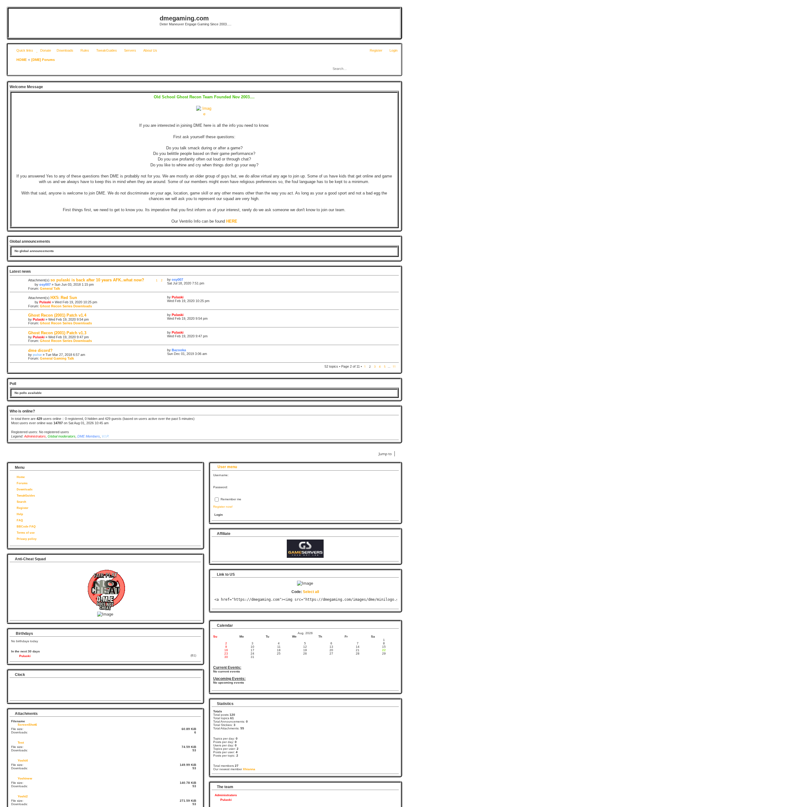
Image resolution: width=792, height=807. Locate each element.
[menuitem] (43, 50)
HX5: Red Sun (63, 297)
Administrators (35, 436)
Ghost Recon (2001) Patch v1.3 (57, 333)
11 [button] (394, 367)
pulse (37, 355)
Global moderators (61, 436)
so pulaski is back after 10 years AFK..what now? (97, 280)
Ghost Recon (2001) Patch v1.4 (57, 315)
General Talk (50, 288)
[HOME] (85, 23)
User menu (227, 467)
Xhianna (249, 769)
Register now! (223, 506)
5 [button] (384, 367)
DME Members (88, 436)
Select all (311, 592)
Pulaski (45, 302)
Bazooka (179, 350)
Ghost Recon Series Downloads (66, 306)
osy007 (45, 284)
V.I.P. (105, 436)
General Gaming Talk (57, 358)
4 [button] (380, 367)
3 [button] (375, 367)
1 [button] (365, 367)
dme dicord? (40, 350)
